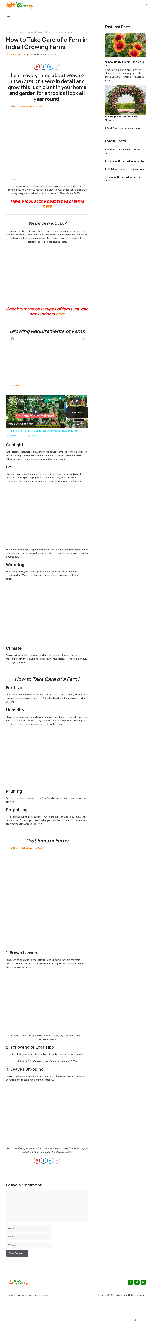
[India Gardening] (19, 5)
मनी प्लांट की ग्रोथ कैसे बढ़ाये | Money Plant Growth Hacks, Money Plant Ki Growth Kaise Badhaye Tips (35, 399)
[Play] (77, 424)
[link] (11, 399)
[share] (59, 398)
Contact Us (11, 1295)
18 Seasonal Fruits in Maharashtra (125, 161)
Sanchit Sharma (17, 54)
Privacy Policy (24, 1295)
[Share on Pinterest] (37, 67)
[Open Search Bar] (146, 5)
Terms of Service (40, 1295)
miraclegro (15, 385)
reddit (13, 945)
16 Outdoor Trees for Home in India (125, 169)
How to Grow (19, 32)
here (47, 206)
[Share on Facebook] (43, 67)
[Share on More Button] (57, 67)
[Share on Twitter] (50, 67)
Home (8, 32)
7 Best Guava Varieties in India (122, 128)
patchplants (16, 179)
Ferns (13, 186)
